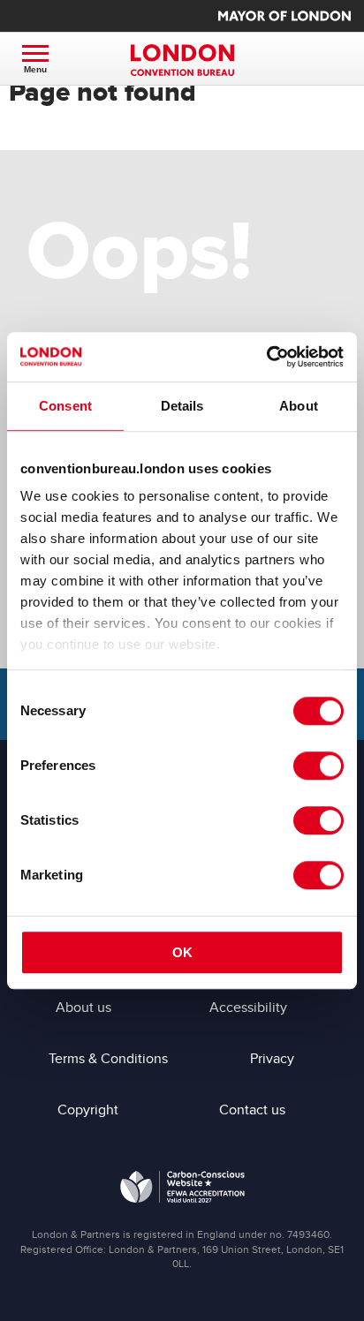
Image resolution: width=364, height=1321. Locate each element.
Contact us (252, 1110)
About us (83, 1007)
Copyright (87, 1110)
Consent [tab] (65, 405)
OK (182, 952)
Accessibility (248, 1007)
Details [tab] (182, 405)
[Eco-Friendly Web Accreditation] (182, 1190)
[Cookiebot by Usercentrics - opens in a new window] (266, 356)
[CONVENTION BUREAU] (182, 60)
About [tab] (298, 405)
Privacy (272, 1059)
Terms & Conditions (108, 1059)
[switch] (318, 765)
